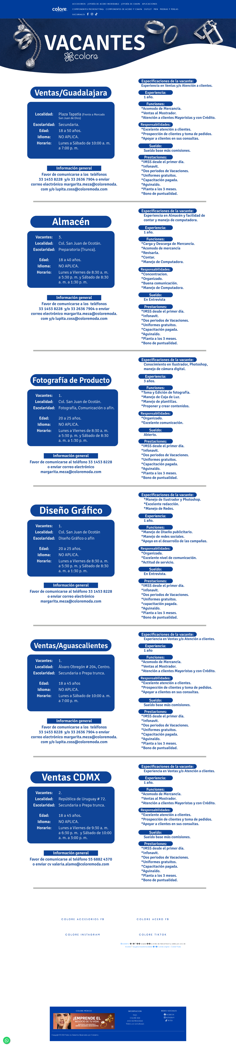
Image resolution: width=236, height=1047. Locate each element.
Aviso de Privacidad (135, 1021)
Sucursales (78, 14)
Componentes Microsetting (88, 9)
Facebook (170, 1015)
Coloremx (95, 1035)
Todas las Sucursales (135, 1024)
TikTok (170, 1020)
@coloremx (125, 944)
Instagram (170, 1017)
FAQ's (135, 1015)
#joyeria (136, 947)
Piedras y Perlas (169, 9)
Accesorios (79, 4)
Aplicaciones (149, 4)
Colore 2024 (135, 1018)
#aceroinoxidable (145, 947)
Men (156, 9)
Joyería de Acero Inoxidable (103, 4)
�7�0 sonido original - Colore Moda (167, 947)
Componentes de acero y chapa (124, 9)
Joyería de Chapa (130, 4)
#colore (128, 947)
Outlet (148, 9)
